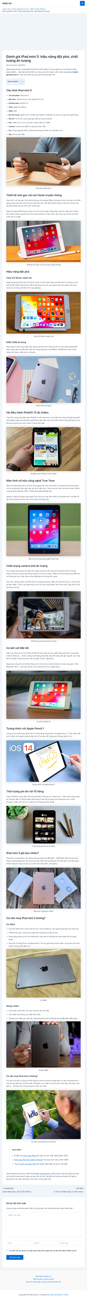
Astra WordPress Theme (59, 1295)
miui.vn (7, 3)
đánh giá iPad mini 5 (43, 1174)
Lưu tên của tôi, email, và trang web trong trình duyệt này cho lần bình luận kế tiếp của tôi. (43, 1251)
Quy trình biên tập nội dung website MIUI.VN (43, 1282)
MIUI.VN (70, 72)
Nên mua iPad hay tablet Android (28, 1160)
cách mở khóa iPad (28, 1164)
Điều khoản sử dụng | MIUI (43, 1279)
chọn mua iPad (29, 1155)
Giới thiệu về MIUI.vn (43, 1276)
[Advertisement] (43, 31)
